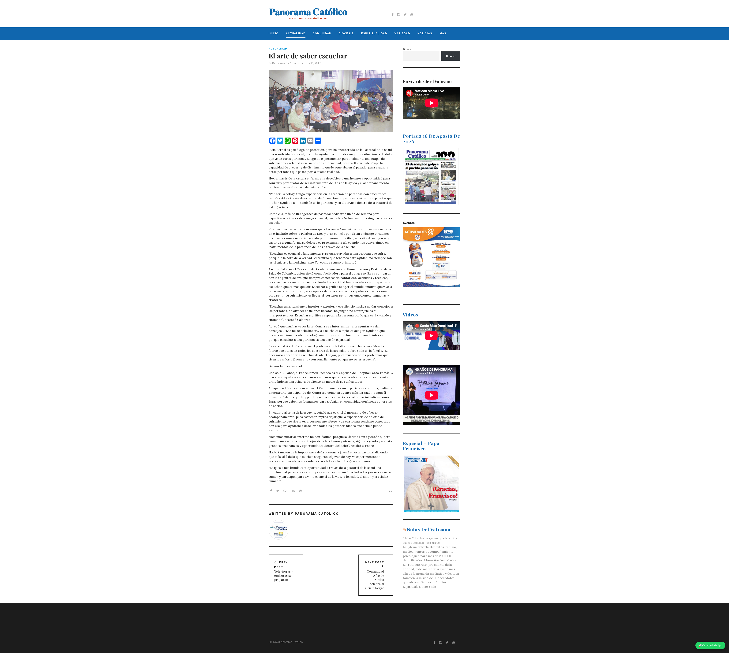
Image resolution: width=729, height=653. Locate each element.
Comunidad (322, 33)
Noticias (424, 33)
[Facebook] (392, 14)
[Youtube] (412, 14)
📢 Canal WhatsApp (710, 645)
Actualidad (295, 33)
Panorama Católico (284, 63)
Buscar (408, 49)
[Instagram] (399, 14)
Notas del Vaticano (428, 529)
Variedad (402, 33)
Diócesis (346, 33)
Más (443, 33)
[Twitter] (405, 14)
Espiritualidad (374, 33)
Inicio (274, 33)
